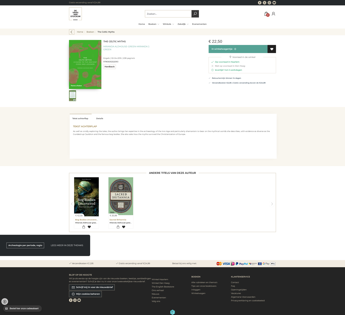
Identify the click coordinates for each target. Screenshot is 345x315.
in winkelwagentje (222, 49)
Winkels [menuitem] (167, 24)
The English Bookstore (163, 286)
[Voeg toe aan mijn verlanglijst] (272, 49)
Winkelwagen (198, 293)
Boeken (90, 32)
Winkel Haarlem (160, 279)
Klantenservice (240, 276)
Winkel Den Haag (161, 283)
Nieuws (155, 294)
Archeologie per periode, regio (25, 245)
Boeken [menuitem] (152, 24)
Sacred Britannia (118, 219)
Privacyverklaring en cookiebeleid (248, 300)
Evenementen (199, 24)
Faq (233, 286)
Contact (235, 282)
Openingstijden (239, 289)
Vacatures (236, 293)
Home (142, 24)
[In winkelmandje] (83, 227)
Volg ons (156, 301)
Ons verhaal (158, 290)
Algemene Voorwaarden (243, 297)
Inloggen (195, 289)
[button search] (195, 14)
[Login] (273, 13)
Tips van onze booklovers (203, 286)
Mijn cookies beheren (88, 294)
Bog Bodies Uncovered (86, 219)
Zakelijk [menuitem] (182, 24)
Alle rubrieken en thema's (204, 282)
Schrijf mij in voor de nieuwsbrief (94, 287)
